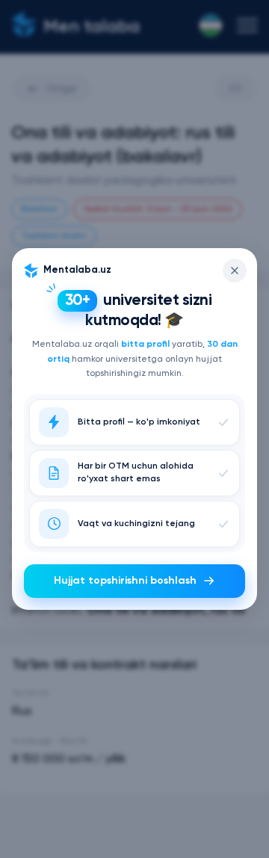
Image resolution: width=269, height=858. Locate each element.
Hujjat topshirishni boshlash (125, 580)
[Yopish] (235, 271)
